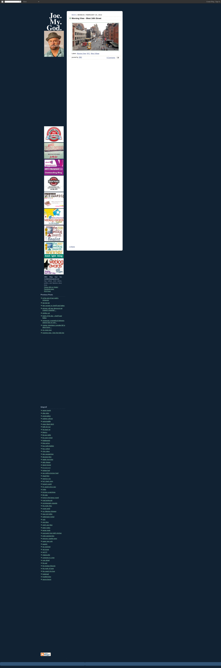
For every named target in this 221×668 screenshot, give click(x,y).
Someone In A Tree (48, 558)
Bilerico (44, 432)
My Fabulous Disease (49, 511)
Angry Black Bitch (48, 424)
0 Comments (111, 58)
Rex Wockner (46, 547)
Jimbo (44, 489)
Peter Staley (46, 528)
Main (74, 15)
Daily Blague (46, 462)
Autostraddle (46, 421)
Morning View (81, 53)
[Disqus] (95, 151)
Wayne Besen (46, 579)
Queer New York (47, 541)
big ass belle (46, 435)
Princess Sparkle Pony (49, 538)
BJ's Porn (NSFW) (47, 438)
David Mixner (46, 465)
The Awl (44, 563)
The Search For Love (48, 571)
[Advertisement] (50, 370)
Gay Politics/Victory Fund (50, 473)
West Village (95, 53)
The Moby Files (47, 506)
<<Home (72, 247)
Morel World (46, 508)
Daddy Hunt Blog (47, 459)
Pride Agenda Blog (48, 536)
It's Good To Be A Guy (49, 487)
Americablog (46, 416)
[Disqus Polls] (95, 91)
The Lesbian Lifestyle (48, 566)
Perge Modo (46, 530)
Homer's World (47, 484)
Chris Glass (46, 451)
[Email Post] (117, 58)
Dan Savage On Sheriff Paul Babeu (53, 305)
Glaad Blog (45, 476)
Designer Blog (46, 457)
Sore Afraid (45, 560)
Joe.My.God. (54, 21)
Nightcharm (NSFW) (48, 517)
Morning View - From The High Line (53, 333)
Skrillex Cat (46, 313)
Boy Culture (46, 449)
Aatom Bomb (46, 410)
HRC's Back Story (47, 481)
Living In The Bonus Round (50, 498)
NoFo (43, 519)
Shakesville (46, 555)
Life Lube (45, 495)
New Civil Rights (47, 514)
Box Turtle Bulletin (48, 446)
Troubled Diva (46, 577)
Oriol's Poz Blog (47, 525)
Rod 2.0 (44, 552)
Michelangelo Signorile (49, 503)
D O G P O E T (46, 468)
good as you (46, 479)
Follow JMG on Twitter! (51, 287)
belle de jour (46, 427)
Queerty (44, 544)
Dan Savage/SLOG (47, 454)
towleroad (45, 574)
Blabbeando (46, 440)
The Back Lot (46, 429)
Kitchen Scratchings (48, 492)
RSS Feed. (47, 291)
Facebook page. (49, 289)
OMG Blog (45, 522)
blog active (46, 443)
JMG (80, 57)
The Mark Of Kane (48, 568)
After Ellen (45, 413)
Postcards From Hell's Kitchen (52, 533)
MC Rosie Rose (47, 330)
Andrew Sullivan (47, 418)
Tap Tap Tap (46, 303)
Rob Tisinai (45, 549)
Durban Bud (46, 470)
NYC (88, 53)
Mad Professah (47, 500)
